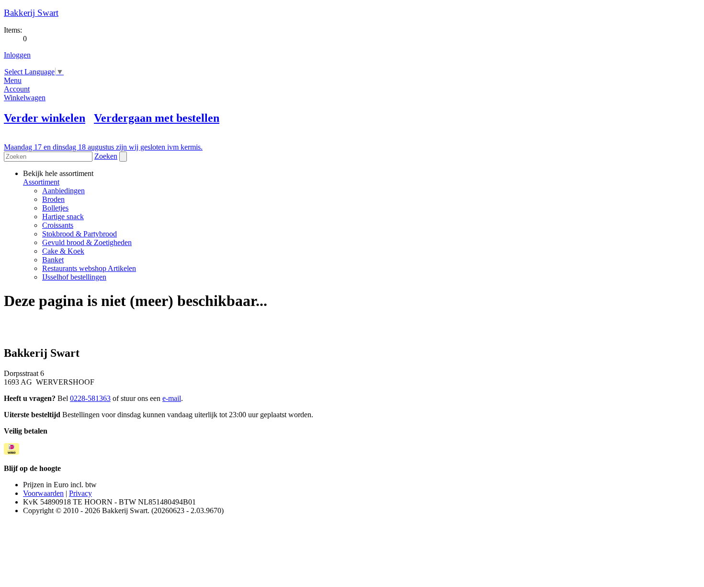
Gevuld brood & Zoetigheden (87, 242)
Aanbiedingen (63, 191)
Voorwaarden (43, 493)
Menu (13, 80)
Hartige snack (63, 216)
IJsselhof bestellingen (74, 277)
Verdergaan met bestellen (156, 118)
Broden (53, 199)
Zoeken (105, 156)
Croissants (57, 225)
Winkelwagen (24, 98)
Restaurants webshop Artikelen (89, 268)
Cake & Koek (63, 251)
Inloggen (17, 55)
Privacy (80, 493)
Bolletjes (55, 208)
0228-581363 (90, 398)
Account (17, 89)
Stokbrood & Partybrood (79, 234)
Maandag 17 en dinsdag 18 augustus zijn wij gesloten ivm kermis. (103, 147)
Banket (53, 260)
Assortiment (41, 182)
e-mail (171, 398)
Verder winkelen (44, 118)
